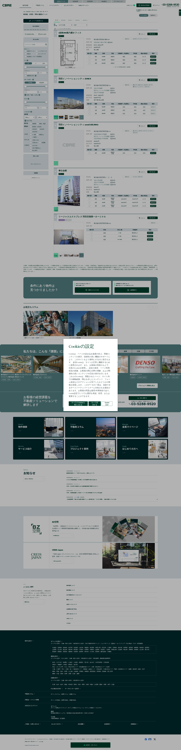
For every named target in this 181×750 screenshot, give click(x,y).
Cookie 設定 (107, 403)
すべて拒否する (94, 403)
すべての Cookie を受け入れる (78, 403)
